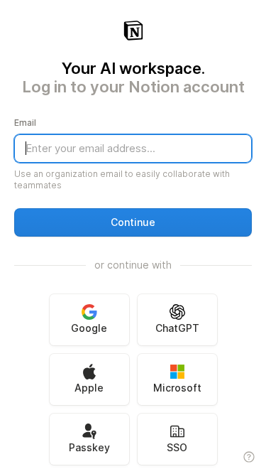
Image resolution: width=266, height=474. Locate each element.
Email (25, 122)
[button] (133, 222)
